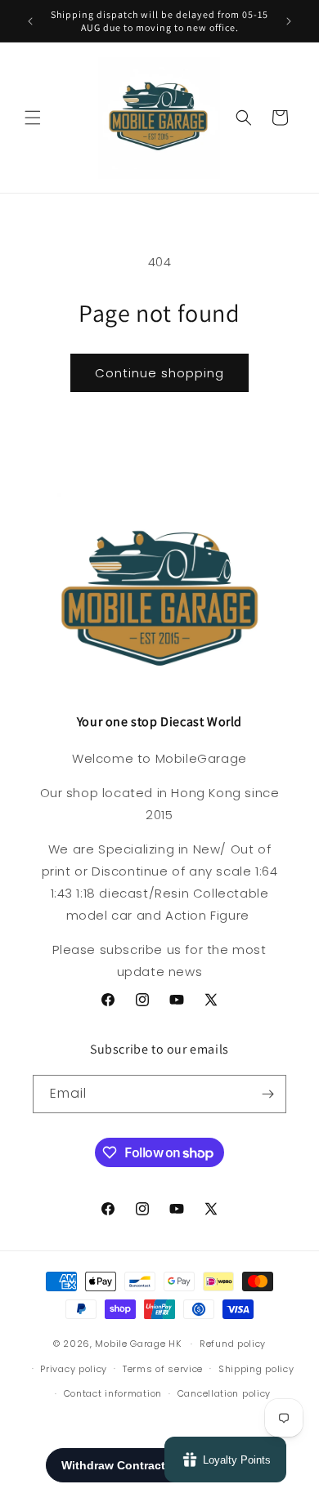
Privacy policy (73, 1368)
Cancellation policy (224, 1393)
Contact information (113, 1393)
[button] (33, 118)
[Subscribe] (267, 1094)
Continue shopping (159, 372)
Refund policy (233, 1343)
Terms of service (163, 1368)
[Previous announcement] (30, 21)
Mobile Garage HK (138, 1343)
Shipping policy (256, 1368)
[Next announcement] (289, 21)
